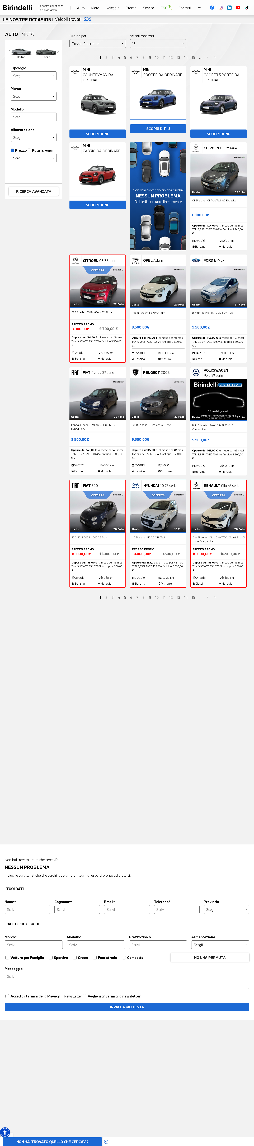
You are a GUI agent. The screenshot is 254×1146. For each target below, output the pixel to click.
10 (157, 57)
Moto (27, 34)
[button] (5, 1132)
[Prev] (9, 51)
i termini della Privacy (42, 996)
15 (193, 57)
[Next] (58, 51)
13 (178, 57)
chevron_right (207, 57)
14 (186, 57)
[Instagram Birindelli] (220, 7)
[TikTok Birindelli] (247, 7)
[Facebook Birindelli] (212, 7)
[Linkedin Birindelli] (229, 7)
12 (171, 57)
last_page (215, 57)
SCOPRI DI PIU (97, 133)
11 (164, 57)
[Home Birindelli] (17, 7)
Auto (11, 34)
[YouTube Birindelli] (238, 7)
